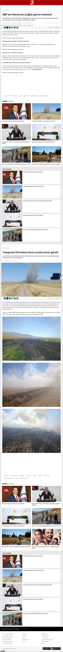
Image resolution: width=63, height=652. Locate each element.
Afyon (44, 23)
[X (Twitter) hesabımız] (22, 629)
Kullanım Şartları (45, 635)
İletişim (23, 641)
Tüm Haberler (57, 23)
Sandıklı (40, 475)
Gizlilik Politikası (25, 639)
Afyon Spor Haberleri (6, 639)
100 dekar (6, 475)
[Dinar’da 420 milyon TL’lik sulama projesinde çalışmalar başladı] (16, 132)
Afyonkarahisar (15, 95)
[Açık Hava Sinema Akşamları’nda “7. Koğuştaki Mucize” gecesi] (46, 537)
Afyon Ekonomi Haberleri (7, 637)
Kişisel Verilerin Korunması (47, 639)
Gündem (48, 23)
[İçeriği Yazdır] (17, 27)
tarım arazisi (46, 475)
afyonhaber (6, 95)
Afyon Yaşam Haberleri (7, 643)
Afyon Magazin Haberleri (7, 641)
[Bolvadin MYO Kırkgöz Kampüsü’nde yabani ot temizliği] (46, 154)
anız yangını (22, 475)
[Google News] (57, 27)
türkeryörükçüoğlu (45, 95)
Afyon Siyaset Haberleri (7, 635)
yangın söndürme (23, 478)
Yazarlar (24, 635)
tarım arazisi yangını (8, 478)
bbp (21, 95)
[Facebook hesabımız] (20, 629)
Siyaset (52, 23)
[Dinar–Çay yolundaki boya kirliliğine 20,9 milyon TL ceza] (16, 154)
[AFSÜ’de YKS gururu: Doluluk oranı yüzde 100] (16, 111)
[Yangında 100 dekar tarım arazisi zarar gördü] (46, 111)
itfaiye (35, 475)
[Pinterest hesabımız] (26, 629)
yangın (16, 478)
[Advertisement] (31, 85)
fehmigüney (26, 95)
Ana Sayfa (24, 634)
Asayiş (46, 260)
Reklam (43, 643)
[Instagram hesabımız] (24, 629)
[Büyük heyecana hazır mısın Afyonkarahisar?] (46, 132)
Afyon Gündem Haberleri (7, 634)
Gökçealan (29, 475)
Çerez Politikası (45, 637)
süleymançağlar (34, 95)
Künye (23, 637)
